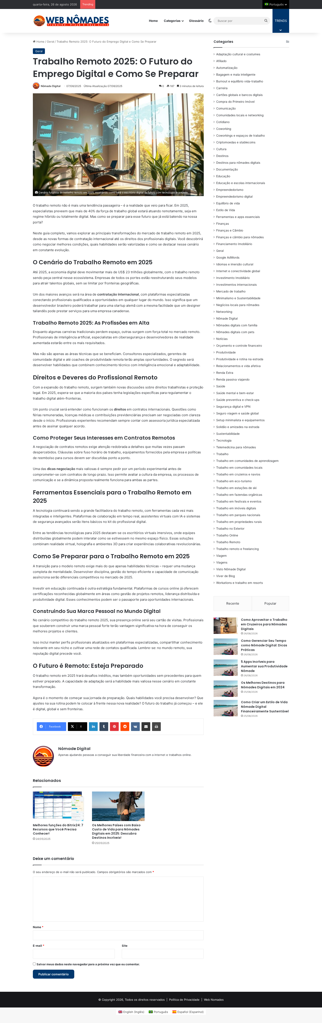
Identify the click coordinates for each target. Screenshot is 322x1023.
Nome (38, 927)
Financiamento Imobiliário (234, 244)
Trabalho (222, 454)
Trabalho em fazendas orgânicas (239, 494)
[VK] (135, 726)
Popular (270, 603)
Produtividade (226, 352)
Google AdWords (227, 257)
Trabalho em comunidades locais (239, 467)
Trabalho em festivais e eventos (238, 501)
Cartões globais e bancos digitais (239, 95)
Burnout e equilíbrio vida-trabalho (239, 81)
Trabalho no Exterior (230, 528)
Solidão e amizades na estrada (237, 427)
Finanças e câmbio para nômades (240, 237)
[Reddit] (124, 726)
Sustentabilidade (228, 433)
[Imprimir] (156, 726)
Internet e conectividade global (238, 271)
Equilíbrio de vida (228, 203)
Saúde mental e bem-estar (235, 393)
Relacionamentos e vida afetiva (238, 366)
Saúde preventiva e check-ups (237, 400)
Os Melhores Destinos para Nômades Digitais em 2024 (263, 684)
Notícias (222, 339)
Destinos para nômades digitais (238, 162)
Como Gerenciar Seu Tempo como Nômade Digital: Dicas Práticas (264, 645)
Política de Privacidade (184, 999)
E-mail (38, 945)
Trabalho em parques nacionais (238, 515)
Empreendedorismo (229, 189)
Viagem (221, 555)
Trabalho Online (227, 535)
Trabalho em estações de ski (236, 488)
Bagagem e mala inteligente (235, 74)
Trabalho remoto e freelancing (237, 549)
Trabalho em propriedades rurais (239, 522)
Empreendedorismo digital (234, 196)
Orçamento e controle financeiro (239, 345)
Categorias (172, 21)
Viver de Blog (225, 576)
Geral (50, 41)
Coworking (223, 128)
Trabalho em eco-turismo (234, 481)
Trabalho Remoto (228, 542)
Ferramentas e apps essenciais (238, 217)
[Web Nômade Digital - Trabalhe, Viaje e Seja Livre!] (71, 20)
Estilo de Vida (225, 210)
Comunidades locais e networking (240, 115)
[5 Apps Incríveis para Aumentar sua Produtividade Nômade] (226, 667)
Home (153, 21)
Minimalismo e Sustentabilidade (238, 298)
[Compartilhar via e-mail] (146, 726)
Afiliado (221, 61)
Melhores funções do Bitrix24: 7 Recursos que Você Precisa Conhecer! (58, 829)
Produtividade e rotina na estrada (239, 359)
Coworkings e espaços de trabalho (240, 135)
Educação (223, 176)
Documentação (227, 169)
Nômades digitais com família (236, 325)
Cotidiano (223, 122)
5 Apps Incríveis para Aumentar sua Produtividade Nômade (264, 666)
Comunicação (226, 108)
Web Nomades (214, 999)
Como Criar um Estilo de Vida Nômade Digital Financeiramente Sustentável (265, 706)
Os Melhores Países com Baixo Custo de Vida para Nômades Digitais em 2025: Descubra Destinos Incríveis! (116, 831)
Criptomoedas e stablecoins (235, 142)
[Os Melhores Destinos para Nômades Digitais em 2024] (226, 688)
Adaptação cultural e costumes (238, 54)
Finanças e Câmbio (229, 230)
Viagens (221, 562)
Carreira (222, 88)
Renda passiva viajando (232, 379)
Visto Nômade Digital (231, 569)
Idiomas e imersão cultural (234, 264)
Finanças (222, 223)
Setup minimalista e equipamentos (240, 420)
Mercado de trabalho (231, 291)
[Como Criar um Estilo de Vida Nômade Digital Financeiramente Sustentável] (226, 708)
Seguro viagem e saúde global (237, 413)
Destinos (222, 156)
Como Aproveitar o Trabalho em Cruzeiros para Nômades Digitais (264, 624)
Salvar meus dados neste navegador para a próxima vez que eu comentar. (88, 964)
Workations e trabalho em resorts (239, 583)
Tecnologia (224, 440)
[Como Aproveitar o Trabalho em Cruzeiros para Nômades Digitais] (226, 626)
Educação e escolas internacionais (240, 183)
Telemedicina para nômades (236, 447)
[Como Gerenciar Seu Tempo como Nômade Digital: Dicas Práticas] (226, 647)
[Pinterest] (114, 726)
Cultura (221, 149)
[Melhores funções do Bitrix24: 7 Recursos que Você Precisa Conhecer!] (59, 806)
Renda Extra (224, 372)
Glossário (196, 21)
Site (124, 945)
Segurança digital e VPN (233, 406)
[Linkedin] (93, 726)
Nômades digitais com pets (235, 332)
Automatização (226, 68)
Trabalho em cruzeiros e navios (238, 474)
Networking (224, 311)
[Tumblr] (103, 726)
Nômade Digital (50, 86)
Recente (232, 603)
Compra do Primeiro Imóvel (235, 101)
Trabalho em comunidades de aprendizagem (247, 461)
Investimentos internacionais (236, 284)
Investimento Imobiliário (233, 278)
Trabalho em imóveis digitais (236, 508)
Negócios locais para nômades (237, 305)
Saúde (220, 386)
